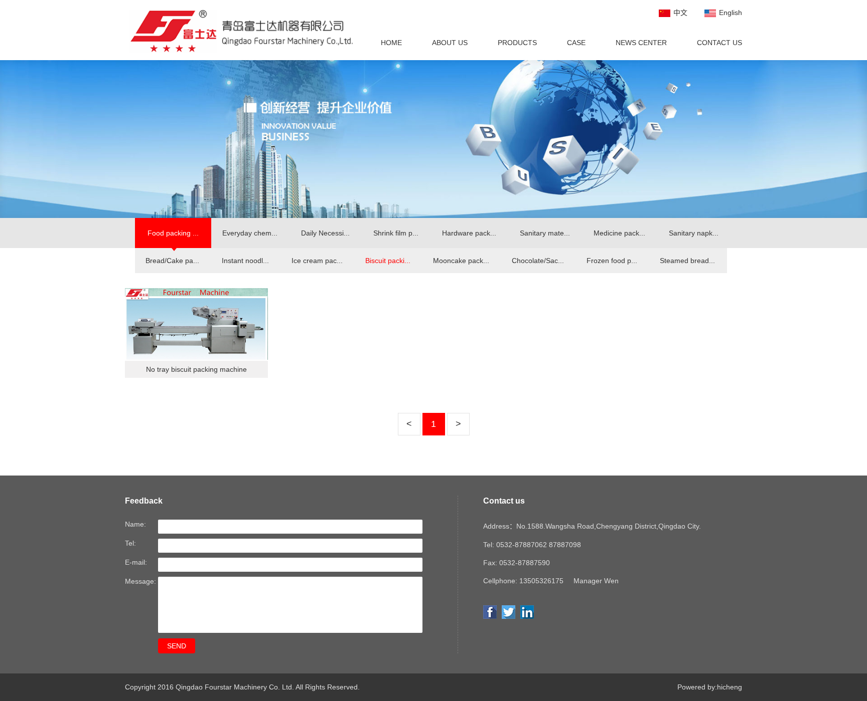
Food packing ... (173, 233)
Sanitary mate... (545, 233)
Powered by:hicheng (709, 687)
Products (517, 43)
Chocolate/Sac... (538, 261)
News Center (641, 43)
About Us (450, 43)
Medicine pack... (619, 233)
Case (576, 43)
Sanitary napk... (693, 233)
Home (391, 43)
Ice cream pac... (317, 261)
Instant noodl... (245, 261)
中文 (680, 13)
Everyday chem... (249, 233)
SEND (176, 646)
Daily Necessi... (325, 233)
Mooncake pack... (461, 261)
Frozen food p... (612, 261)
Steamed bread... (687, 261)
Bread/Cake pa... (172, 261)
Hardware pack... (469, 233)
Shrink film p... (395, 233)
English (730, 13)
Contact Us (719, 43)
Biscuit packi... (387, 261)
